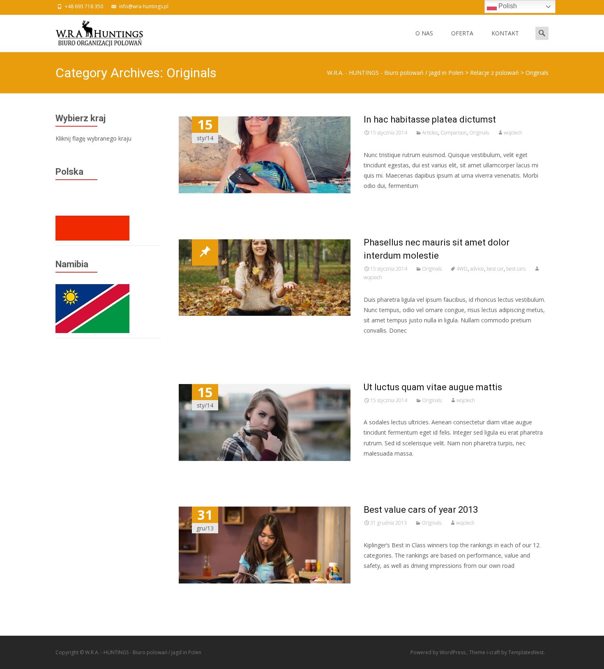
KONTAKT (505, 33)
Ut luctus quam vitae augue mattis (433, 387)
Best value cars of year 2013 (421, 510)
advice (477, 268)
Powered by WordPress (438, 652)
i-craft (493, 652)
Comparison (453, 132)
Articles (430, 132)
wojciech (513, 132)
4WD (462, 268)
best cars (516, 268)
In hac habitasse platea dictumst (430, 119)
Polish (507, 5)
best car (495, 268)
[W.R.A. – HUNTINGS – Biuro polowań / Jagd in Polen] (92, 31)
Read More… (382, 201)
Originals (479, 132)
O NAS (424, 33)
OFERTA (462, 33)
